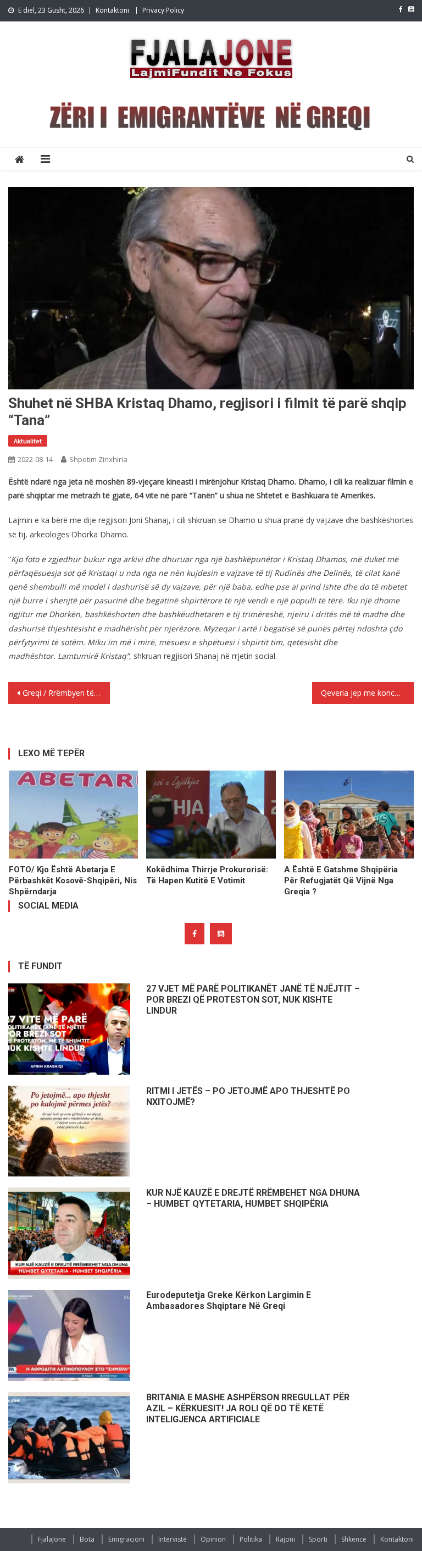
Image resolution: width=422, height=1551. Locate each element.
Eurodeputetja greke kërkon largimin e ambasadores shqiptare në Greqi (228, 1300)
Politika (251, 1539)
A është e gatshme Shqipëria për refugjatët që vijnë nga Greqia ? (341, 881)
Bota (87, 1539)
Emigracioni (126, 1539)
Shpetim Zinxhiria (98, 459)
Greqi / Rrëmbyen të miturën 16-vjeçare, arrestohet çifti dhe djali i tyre (66, 693)
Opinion (213, 1539)
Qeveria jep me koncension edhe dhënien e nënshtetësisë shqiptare (367, 693)
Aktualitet (28, 441)
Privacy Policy (163, 10)
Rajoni (285, 1539)
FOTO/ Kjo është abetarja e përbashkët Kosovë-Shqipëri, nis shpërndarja (73, 881)
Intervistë (172, 1539)
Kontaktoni (112, 10)
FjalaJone (52, 1539)
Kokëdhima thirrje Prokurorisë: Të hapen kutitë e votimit (207, 875)
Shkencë (354, 1539)
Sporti (318, 1539)
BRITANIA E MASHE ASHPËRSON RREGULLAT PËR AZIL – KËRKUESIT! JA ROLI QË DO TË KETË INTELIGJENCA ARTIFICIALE (247, 1408)
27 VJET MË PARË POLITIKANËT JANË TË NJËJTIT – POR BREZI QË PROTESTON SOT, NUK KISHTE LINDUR (253, 999)
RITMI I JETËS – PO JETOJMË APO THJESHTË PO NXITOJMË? (248, 1096)
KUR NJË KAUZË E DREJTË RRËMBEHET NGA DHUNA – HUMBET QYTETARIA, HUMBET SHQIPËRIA (253, 1198)
